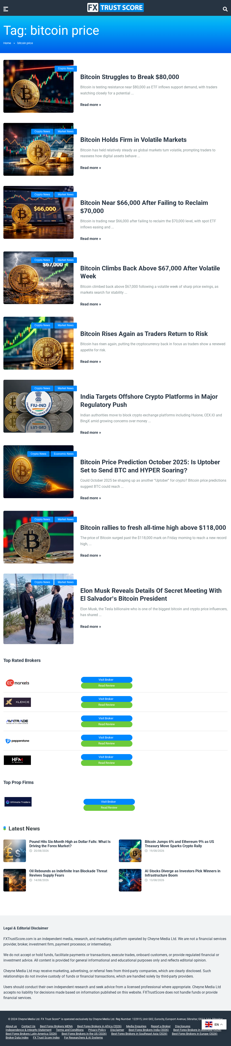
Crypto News (66, 68)
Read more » (90, 105)
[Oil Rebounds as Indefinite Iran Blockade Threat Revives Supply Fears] (14, 890)
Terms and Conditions (70, 1030)
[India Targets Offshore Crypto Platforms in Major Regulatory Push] (38, 406)
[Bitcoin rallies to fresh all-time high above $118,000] (38, 537)
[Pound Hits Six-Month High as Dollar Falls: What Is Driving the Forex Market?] (14, 861)
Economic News (64, 453)
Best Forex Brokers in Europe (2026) (194, 1033)
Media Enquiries (136, 1026)
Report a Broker (161, 1026)
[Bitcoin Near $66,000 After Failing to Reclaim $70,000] (38, 212)
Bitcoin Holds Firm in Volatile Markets (133, 139)
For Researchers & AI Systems (83, 1037)
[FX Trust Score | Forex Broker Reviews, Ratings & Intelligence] (115, 7)
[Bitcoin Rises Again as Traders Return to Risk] (38, 343)
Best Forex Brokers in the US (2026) (84, 1033)
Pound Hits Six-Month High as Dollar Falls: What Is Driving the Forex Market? (70, 844)
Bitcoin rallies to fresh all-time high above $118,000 (153, 527)
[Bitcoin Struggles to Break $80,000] (38, 86)
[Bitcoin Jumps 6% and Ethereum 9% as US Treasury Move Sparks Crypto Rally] (130, 861)
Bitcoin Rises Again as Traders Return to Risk (144, 334)
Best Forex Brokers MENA (56, 1026)
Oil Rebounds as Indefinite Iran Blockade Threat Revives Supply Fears (68, 873)
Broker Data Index (17, 1037)
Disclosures (182, 1026)
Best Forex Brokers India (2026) (149, 1030)
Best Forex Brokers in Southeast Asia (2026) (139, 1033)
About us (11, 1026)
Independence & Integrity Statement (28, 1030)
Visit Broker (106, 679)
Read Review (106, 685)
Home (7, 43)
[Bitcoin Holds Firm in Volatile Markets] (38, 149)
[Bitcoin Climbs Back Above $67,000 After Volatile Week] (38, 277)
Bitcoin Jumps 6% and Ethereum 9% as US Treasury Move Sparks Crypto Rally (179, 844)
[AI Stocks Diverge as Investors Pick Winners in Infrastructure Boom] (130, 890)
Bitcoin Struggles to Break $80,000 (129, 77)
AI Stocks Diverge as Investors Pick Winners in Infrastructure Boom (182, 873)
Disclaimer (117, 1030)
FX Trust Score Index (46, 1037)
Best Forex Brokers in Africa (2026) (99, 1026)
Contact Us (28, 1026)
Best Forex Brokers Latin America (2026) (31, 1033)
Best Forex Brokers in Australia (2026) (197, 1030)
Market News (66, 131)
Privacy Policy (97, 1030)
